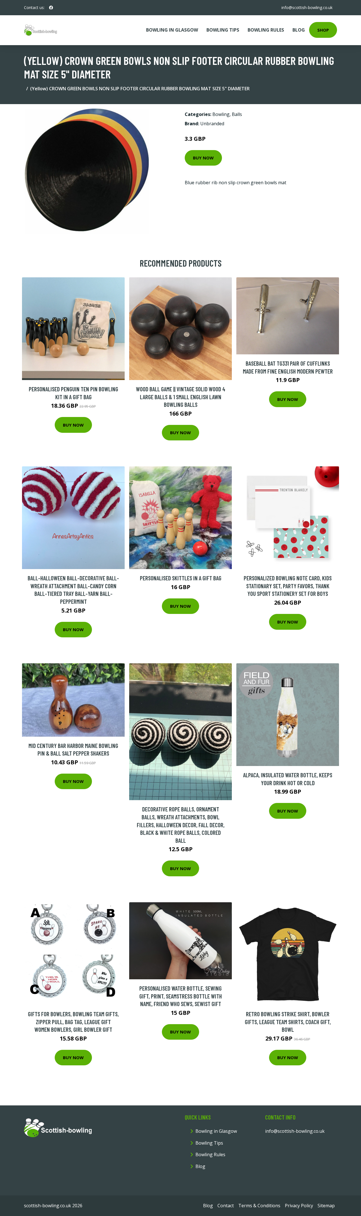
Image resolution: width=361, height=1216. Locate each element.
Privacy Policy (299, 1205)
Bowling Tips (222, 30)
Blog (298, 30)
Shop (323, 30)
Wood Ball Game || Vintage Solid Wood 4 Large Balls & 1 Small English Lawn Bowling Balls (180, 396)
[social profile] (51, 7)
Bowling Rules (266, 30)
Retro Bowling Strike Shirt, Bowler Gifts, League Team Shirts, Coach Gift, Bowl (288, 1021)
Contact (225, 1205)
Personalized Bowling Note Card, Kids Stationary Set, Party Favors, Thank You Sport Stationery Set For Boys (288, 585)
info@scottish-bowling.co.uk (307, 7)
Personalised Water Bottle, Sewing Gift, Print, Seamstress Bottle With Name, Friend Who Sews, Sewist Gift (180, 996)
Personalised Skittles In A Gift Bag (180, 577)
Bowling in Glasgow (172, 30)
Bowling (221, 114)
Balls (237, 114)
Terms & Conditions (259, 1205)
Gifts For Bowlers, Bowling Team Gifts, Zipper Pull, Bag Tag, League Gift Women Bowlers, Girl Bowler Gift (73, 1021)
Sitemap (326, 1205)
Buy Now (203, 158)
